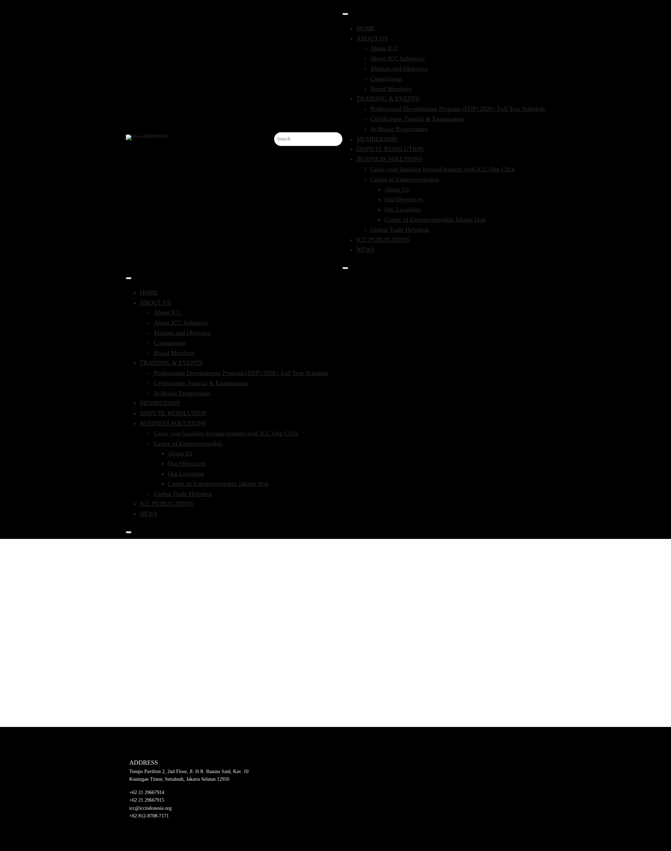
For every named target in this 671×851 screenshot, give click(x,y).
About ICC (384, 48)
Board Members (390, 88)
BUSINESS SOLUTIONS (389, 159)
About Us (396, 189)
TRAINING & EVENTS (387, 98)
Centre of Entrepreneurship (404, 179)
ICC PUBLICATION (383, 239)
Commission (386, 78)
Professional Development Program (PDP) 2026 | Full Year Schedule (457, 108)
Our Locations (402, 209)
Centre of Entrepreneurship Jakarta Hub (434, 219)
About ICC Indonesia (397, 58)
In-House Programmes (398, 128)
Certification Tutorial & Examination (417, 118)
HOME (365, 28)
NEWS (365, 249)
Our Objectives (403, 199)
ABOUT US (372, 38)
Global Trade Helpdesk (399, 229)
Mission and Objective (399, 68)
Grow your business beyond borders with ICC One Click (442, 169)
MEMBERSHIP (376, 139)
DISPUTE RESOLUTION (390, 148)
